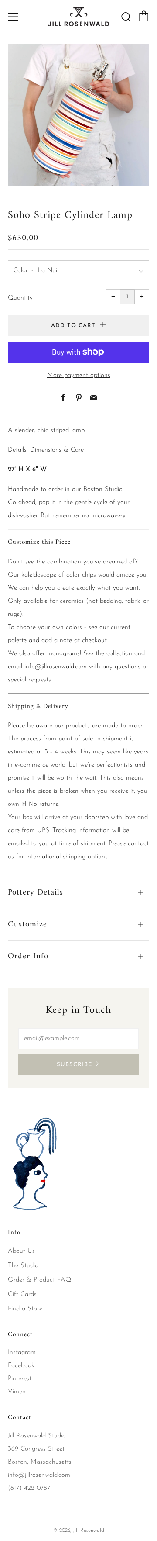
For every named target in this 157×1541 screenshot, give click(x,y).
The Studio (23, 1265)
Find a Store (25, 1309)
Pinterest (19, 1378)
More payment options (78, 375)
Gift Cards (22, 1294)
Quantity (20, 298)
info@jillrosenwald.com (55, 666)
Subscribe (74, 1065)
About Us (21, 1251)
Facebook (21, 1365)
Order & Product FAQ (39, 1280)
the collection (114, 653)
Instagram (22, 1352)
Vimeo (17, 1392)
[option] (78, 115)
